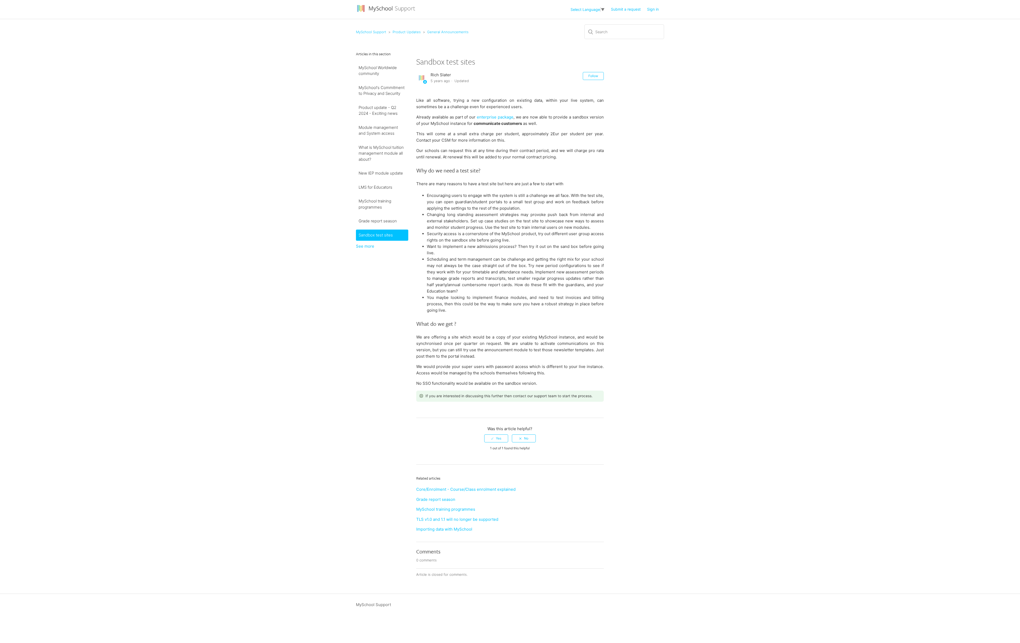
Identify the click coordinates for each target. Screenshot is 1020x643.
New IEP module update (381, 173)
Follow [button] (593, 76)
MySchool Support (371, 32)
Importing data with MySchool (444, 529)
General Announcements (448, 32)
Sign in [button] (653, 9)
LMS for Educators (375, 187)
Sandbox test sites (376, 235)
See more (365, 246)
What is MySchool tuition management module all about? (381, 153)
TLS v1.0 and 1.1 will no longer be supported (457, 519)
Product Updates (407, 32)
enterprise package (495, 117)
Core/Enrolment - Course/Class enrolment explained (466, 489)
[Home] (387, 12)
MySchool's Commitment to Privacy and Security (382, 90)
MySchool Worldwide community (378, 70)
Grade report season (378, 220)
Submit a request (626, 9)
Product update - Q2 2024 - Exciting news (378, 110)
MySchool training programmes (375, 204)
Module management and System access (378, 130)
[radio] (496, 438)
